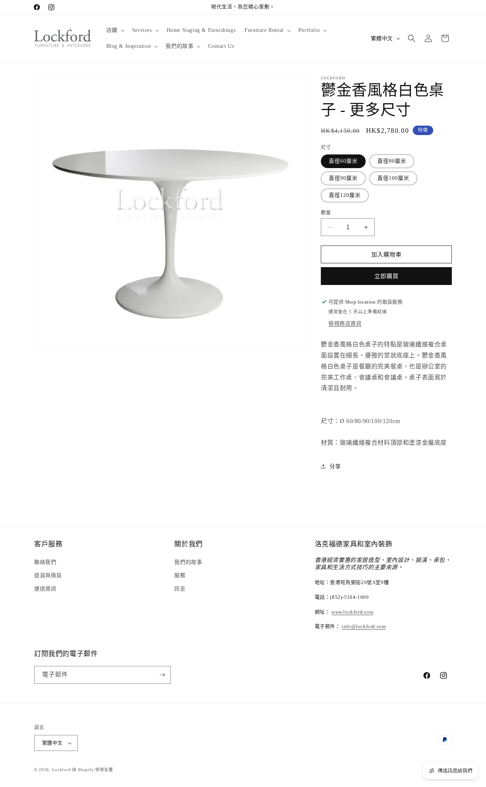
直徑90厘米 (343, 178)
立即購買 (386, 276)
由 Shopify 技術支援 (92, 769)
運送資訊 (45, 589)
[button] (115, 30)
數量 (326, 212)
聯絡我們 (45, 562)
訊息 (179, 589)
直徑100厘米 (393, 178)
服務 (179, 575)
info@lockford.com (364, 626)
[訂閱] (162, 675)
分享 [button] (335, 466)
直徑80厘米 (391, 161)
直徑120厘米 (345, 195)
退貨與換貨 (48, 575)
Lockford (61, 769)
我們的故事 (188, 562)
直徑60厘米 (343, 161)
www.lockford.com (352, 612)
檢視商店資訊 (345, 323)
